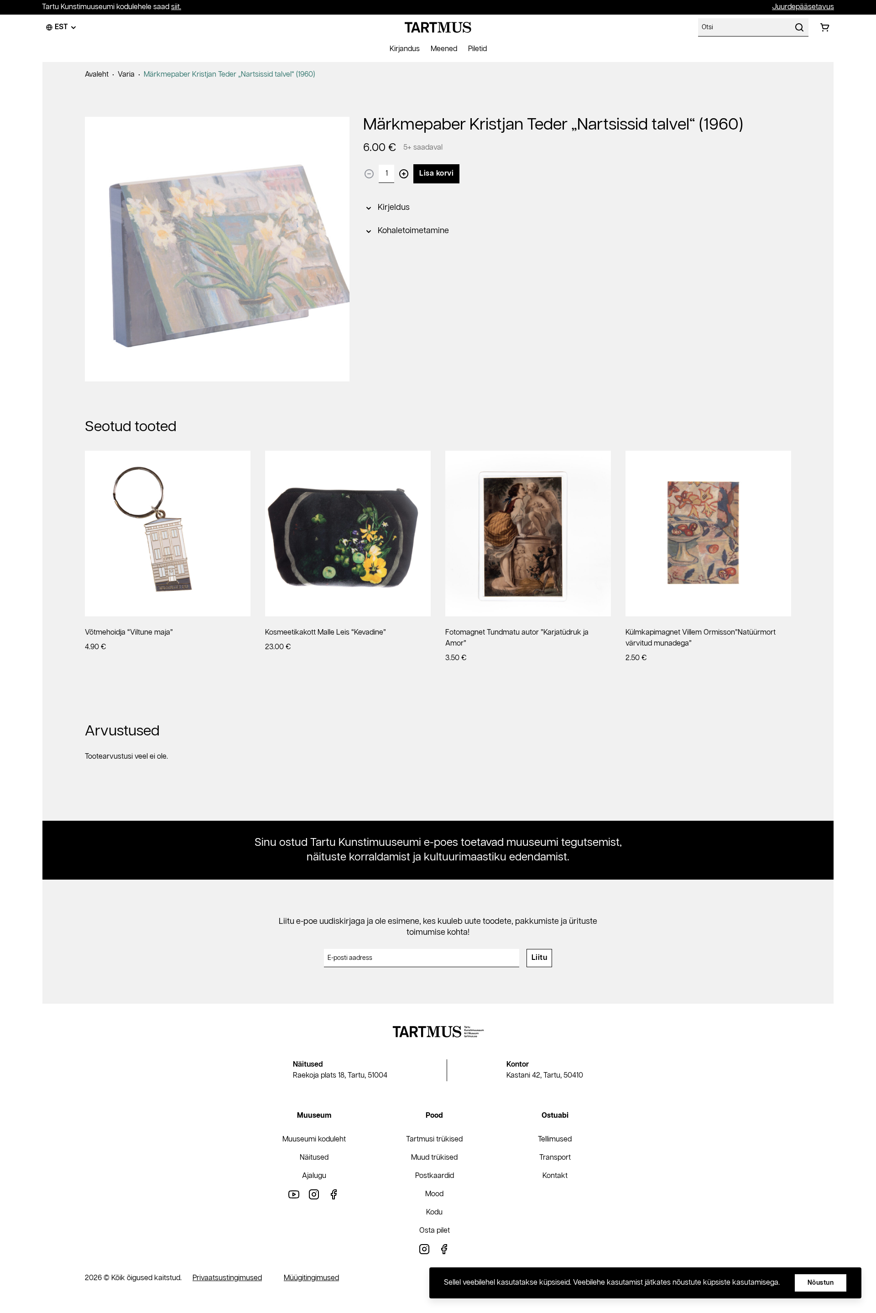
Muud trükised (434, 1158)
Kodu (434, 1212)
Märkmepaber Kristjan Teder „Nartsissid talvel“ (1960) (229, 74)
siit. (176, 7)
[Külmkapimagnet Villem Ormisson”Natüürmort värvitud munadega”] (708, 533)
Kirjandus (405, 49)
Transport (555, 1158)
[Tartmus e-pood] (438, 27)
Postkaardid (434, 1176)
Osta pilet (434, 1231)
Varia (126, 74)
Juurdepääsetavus (803, 7)
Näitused (314, 1158)
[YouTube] (293, 1194)
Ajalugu (314, 1176)
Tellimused (555, 1139)
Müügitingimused (311, 1278)
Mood (434, 1194)
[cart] (825, 27)
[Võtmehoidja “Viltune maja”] (167, 533)
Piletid (477, 49)
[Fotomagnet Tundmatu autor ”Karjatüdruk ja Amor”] (528, 533)
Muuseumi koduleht (314, 1139)
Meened (444, 49)
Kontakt (555, 1176)
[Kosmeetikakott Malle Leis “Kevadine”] (348, 533)
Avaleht (97, 74)
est (61, 27)
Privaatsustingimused (227, 1278)
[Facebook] (333, 1194)
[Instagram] (313, 1194)
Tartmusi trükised (434, 1139)
